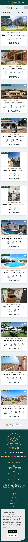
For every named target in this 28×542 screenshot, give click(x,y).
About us (14, 500)
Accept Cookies (12, 531)
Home (14, 497)
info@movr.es (14, 479)
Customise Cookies (12, 535)
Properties (14, 503)
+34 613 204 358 (14, 474)
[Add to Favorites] (25, 17)
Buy (14, 506)
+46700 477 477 (14, 468)
